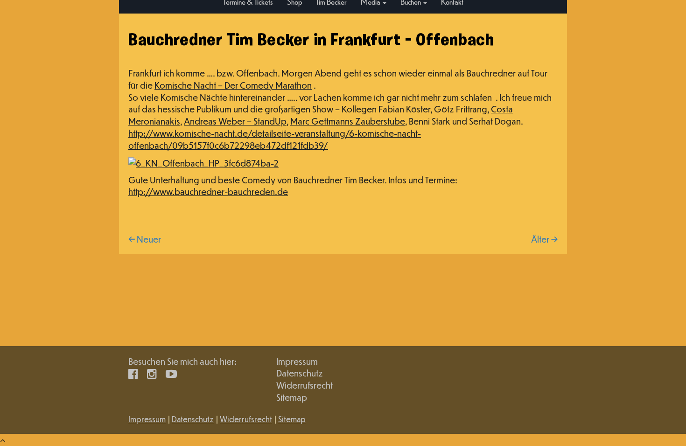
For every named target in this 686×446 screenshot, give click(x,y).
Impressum (297, 361)
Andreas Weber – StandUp (235, 121)
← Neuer (144, 239)
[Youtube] (171, 373)
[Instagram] (152, 373)
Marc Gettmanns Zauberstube (347, 121)
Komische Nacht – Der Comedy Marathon (233, 85)
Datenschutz (299, 373)
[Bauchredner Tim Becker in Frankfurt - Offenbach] (203, 161)
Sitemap (291, 397)
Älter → (544, 239)
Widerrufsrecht (304, 385)
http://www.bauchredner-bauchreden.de (208, 191)
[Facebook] (133, 373)
